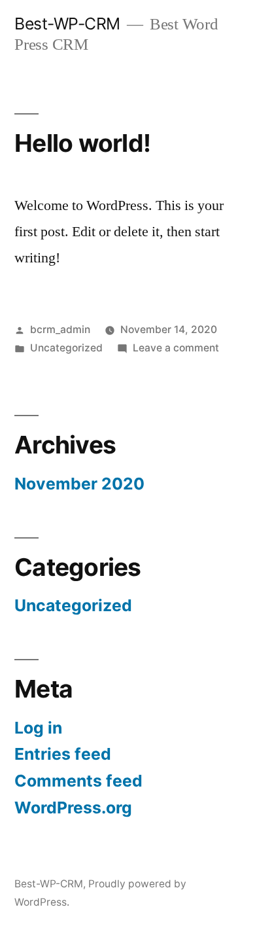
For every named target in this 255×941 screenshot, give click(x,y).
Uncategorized (66, 348)
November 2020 (79, 483)
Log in (38, 727)
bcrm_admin (60, 329)
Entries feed (62, 754)
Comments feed (78, 780)
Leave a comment (176, 348)
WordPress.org (73, 807)
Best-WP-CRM (67, 23)
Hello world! (82, 143)
